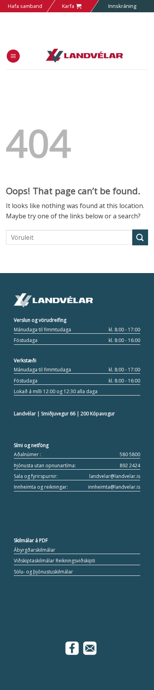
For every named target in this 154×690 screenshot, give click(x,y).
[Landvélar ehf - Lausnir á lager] (84, 55)
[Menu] (13, 56)
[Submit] (140, 237)
